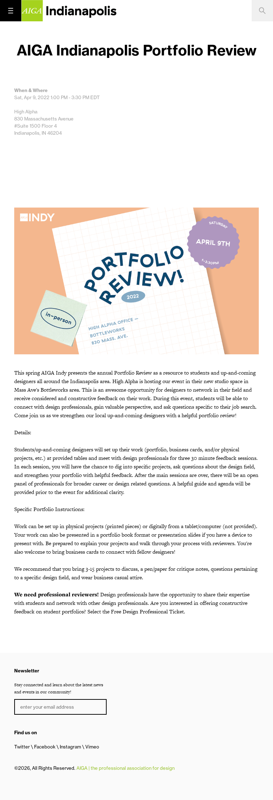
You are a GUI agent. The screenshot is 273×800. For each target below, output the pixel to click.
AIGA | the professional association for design (125, 768)
